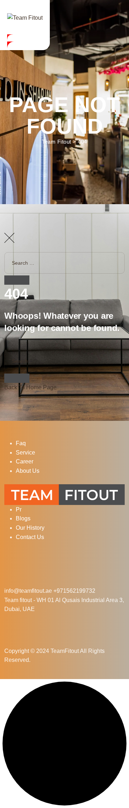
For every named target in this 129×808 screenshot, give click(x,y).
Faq (21, 443)
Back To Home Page (30, 387)
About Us (27, 471)
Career (24, 461)
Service (25, 452)
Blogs (23, 518)
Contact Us (30, 537)
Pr (19, 509)
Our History (30, 528)
